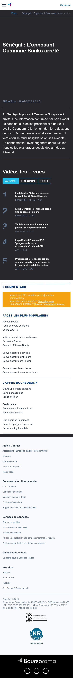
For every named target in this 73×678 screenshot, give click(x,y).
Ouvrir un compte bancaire (17, 388)
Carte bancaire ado (13, 392)
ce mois (44, 180)
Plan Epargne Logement (16, 420)
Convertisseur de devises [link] (16, 352)
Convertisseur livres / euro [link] (17, 368)
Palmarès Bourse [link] (12, 341)
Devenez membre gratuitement (49, 303)
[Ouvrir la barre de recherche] (51, 5)
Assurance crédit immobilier (17, 408)
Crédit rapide (9, 404)
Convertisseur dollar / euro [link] (17, 356)
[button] (4, 4)
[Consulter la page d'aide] (56, 5)
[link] (25, 450)
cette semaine (28, 180)
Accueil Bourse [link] (11, 321)
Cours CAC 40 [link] (10, 329)
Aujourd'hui (10, 180)
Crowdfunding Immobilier (16, 428)
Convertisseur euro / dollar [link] (17, 361)
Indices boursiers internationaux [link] (20, 337)
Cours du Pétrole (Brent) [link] (16, 345)
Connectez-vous (46, 301)
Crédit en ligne (10, 396)
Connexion (65, 5)
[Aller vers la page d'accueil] (10, 4)
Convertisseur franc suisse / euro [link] (20, 372)
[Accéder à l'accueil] (4, 13)
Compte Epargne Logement (17, 424)
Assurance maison (12, 412)
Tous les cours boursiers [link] (16, 325)
